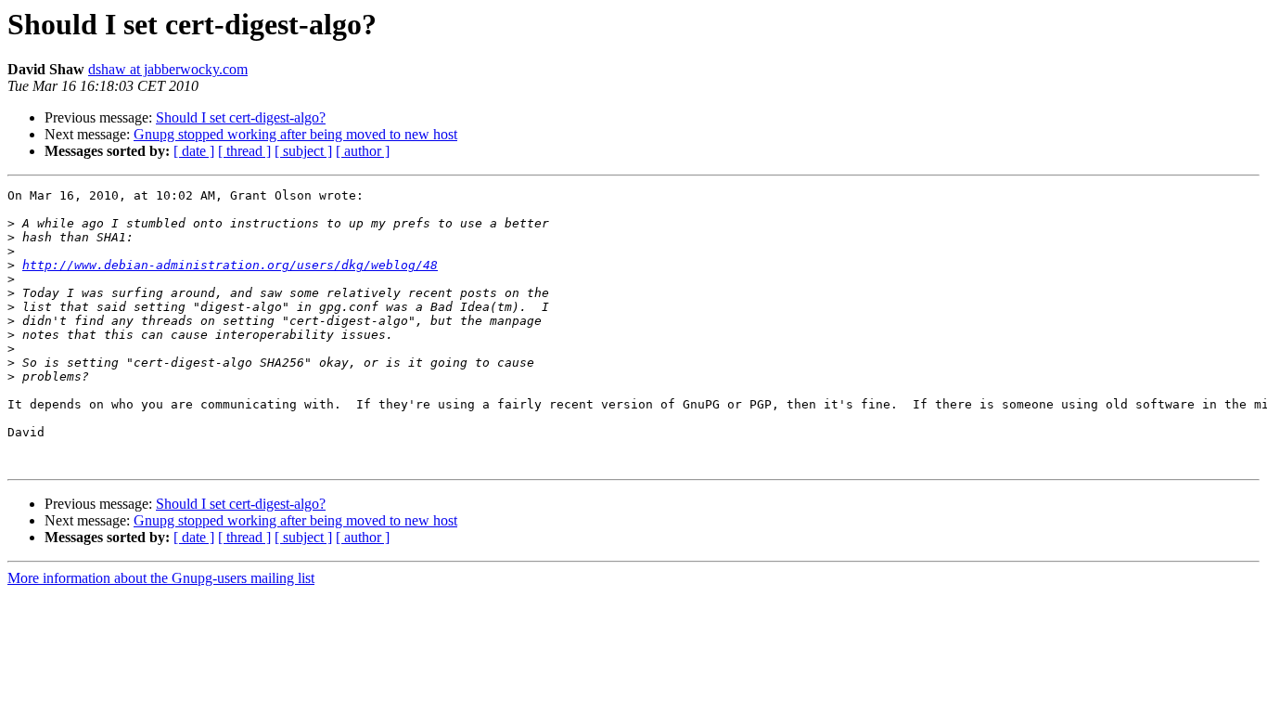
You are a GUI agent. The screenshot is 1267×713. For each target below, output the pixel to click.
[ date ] (193, 151)
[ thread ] (244, 151)
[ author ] (363, 151)
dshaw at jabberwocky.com (168, 69)
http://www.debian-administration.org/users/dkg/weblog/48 (230, 265)
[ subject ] (303, 151)
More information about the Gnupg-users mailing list (160, 578)
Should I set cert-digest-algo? (241, 117)
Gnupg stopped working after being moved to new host (295, 134)
